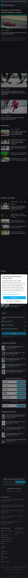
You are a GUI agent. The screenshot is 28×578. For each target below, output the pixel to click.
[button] (14, 294)
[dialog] (14, 289)
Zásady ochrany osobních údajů (9, 292)
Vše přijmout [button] (14, 297)
